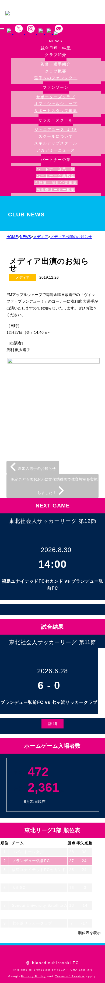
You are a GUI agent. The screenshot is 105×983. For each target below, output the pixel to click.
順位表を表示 (89, 933)
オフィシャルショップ (56, 103)
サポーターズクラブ (55, 97)
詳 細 (52, 723)
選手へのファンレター (56, 78)
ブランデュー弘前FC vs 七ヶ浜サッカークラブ (49, 702)
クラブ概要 (56, 71)
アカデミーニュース (55, 150)
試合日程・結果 (56, 48)
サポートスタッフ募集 (56, 110)
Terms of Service (70, 976)
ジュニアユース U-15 (55, 129)
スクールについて (55, 136)
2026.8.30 (56, 549)
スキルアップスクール (56, 143)
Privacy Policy (33, 976)
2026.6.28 (52, 671)
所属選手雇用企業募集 (56, 182)
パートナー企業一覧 (55, 169)
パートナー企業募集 (55, 176)
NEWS (55, 41)
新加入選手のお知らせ (36, 468)
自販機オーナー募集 (55, 189)
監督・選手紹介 (56, 64)
